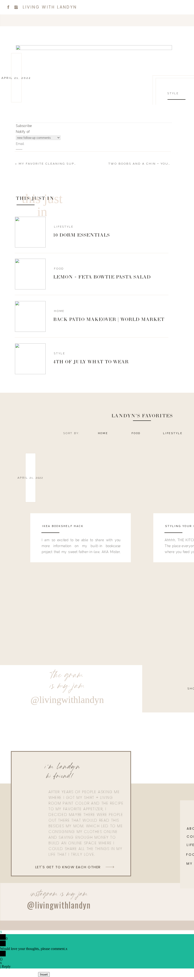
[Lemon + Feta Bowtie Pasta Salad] (30, 274)
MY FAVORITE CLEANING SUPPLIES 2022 (57, 163)
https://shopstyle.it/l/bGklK (60, 375)
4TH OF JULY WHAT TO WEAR (91, 362)
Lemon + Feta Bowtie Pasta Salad (102, 277)
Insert (44, 974)
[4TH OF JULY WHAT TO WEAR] (30, 358)
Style (173, 93)
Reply (6, 966)
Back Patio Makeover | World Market (108, 319)
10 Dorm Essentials (81, 235)
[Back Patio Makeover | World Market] (30, 316)
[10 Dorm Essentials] (30, 232)
